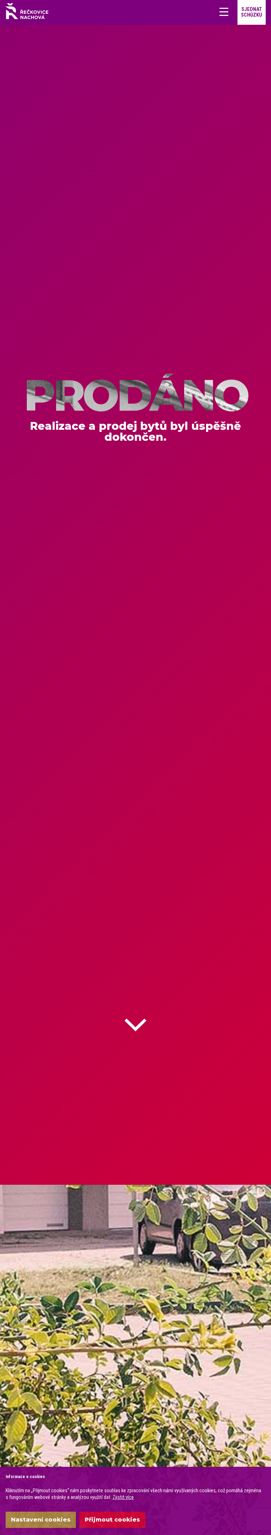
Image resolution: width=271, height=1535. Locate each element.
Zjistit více (123, 1497)
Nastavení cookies (41, 1519)
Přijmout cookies (112, 1519)
